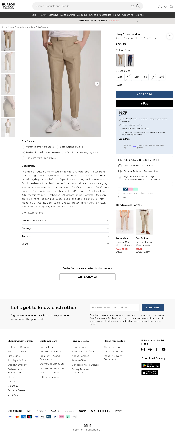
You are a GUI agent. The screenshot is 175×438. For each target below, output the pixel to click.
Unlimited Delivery (18, 347)
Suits (33, 27)
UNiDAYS (13, 394)
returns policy (154, 179)
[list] (65, 84)
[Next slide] (137, 20)
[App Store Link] (150, 369)
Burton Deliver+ (17, 351)
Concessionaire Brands (85, 365)
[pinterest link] (150, 349)
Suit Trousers (43, 27)
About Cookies (80, 356)
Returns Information (52, 368)
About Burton (112, 347)
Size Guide (14, 356)
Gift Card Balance (50, 377)
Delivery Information (52, 363)
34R (136, 77)
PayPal (12, 381)
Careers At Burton (114, 351)
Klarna (11, 377)
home (4, 27)
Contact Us (46, 347)
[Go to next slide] (97, 84)
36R (145, 77)
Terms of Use (79, 360)
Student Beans (16, 390)
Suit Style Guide (17, 360)
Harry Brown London (128, 34)
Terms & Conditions (83, 351)
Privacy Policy (79, 347)
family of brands (115, 318)
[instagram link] (143, 349)
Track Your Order (49, 372)
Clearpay (13, 386)
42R (119, 85)
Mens (12, 27)
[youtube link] (163, 349)
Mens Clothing (22, 27)
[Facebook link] (157, 349)
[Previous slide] (37, 20)
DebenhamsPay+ (18, 365)
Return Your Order (50, 351)
